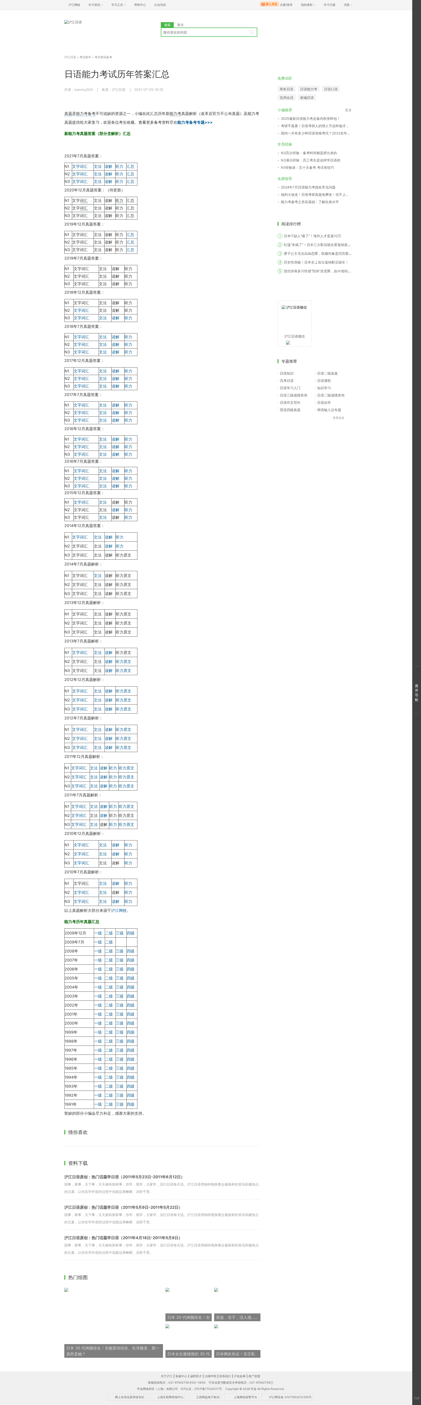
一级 (98, 933)
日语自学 (324, 402)
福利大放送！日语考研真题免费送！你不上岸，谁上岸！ (316, 194)
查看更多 (338, 418)
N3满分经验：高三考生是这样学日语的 (310, 160)
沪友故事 (240, 1376)
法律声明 (210, 1376)
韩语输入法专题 (329, 410)
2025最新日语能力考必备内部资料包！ (310, 118)
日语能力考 (308, 89)
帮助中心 (140, 5)
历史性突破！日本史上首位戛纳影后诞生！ (316, 262)
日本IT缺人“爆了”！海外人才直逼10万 (312, 236)
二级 (109, 933)
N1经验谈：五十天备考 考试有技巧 (307, 167)
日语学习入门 (290, 388)
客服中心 (181, 1376)
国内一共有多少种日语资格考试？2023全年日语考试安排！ (316, 133)
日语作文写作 (290, 402)
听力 (119, 166)
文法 (98, 166)
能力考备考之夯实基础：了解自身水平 (310, 202)
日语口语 (331, 89)
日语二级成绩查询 (330, 395)
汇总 (130, 166)
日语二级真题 (327, 373)
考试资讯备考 (103, 57)
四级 (130, 933)
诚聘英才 (196, 1376)
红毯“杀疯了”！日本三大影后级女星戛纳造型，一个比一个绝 (329, 245)
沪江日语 (70, 57)
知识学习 (324, 388)
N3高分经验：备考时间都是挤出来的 (309, 153)
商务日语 (286, 89)
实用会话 (286, 97)
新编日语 (307, 97)
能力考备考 (86, 113)
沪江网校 (119, 910)
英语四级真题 (290, 410)
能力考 (175, 113)
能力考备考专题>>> (195, 122)
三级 (120, 933)
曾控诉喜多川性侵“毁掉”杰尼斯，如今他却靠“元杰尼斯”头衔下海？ (334, 271)
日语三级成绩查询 (293, 395)
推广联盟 (254, 1376)
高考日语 (287, 380)
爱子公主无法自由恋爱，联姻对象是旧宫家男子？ (321, 253)
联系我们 (225, 1376)
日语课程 (324, 380)
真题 (68, 113)
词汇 (84, 200)
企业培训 (160, 5)
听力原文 (123, 661)
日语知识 (287, 373)
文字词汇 (80, 166)
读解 (108, 166)
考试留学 (85, 57)
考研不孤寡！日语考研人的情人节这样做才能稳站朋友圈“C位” (316, 126)
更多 (348, 110)
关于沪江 (166, 1376)
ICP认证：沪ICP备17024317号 (201, 1389)
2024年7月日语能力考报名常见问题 (308, 187)
